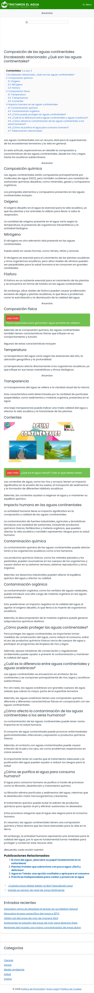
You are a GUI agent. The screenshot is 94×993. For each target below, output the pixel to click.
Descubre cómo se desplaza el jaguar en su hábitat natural (41, 909)
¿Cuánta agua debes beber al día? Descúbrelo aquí (40, 885)
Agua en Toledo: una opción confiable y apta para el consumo (50, 873)
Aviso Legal (53, 989)
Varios (8, 979)
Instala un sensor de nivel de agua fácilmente (36, 890)
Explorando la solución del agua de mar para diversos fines (40, 923)
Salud (7, 974)
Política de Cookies (71, 989)
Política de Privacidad (33, 989)
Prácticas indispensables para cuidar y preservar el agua (47, 877)
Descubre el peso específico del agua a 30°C (32, 913)
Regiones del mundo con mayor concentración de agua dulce (42, 927)
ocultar (26, 70)
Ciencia (8, 960)
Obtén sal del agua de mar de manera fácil (31, 918)
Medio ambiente (14, 969)
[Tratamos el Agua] (20, 4)
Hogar (8, 965)
